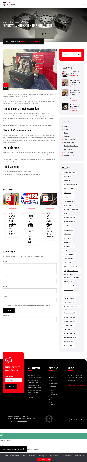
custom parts (68, 242)
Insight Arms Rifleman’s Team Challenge (71, 271)
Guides (66, 130)
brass (65, 213)
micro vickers (68, 282)
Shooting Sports (69, 143)
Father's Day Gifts (69, 254)
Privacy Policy (24, 416)
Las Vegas (76, 278)
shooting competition (70, 338)
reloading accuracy (69, 321)
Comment (6, 261)
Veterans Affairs (69, 156)
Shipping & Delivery (13, 418)
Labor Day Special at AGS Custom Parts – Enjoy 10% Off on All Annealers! (50, 225)
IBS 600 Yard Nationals (70, 267)
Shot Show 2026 (68, 346)
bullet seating (68, 234)
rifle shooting (68, 329)
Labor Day (67, 278)
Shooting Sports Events (71, 146)
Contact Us (54, 400)
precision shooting (69, 317)
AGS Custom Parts (69, 201)
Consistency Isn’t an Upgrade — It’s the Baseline (75, 82)
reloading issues (69, 325)
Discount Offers (68, 246)
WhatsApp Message (33, 450)
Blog (52, 397)
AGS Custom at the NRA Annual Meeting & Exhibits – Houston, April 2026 (31, 227)
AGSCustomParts (15, 22)
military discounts (69, 286)
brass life (66, 226)
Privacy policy (46, 459)
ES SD (65, 250)
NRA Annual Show (69, 298)
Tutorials (53, 375)
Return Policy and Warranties (27, 418)
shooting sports (68, 342)
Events (66, 126)
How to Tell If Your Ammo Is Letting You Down (75, 106)
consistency (67, 238)
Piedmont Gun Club (69, 313)
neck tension (67, 294)
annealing (75, 209)
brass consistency (69, 218)
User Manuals (53, 403)
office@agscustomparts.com (77, 385)
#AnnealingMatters (69, 172)
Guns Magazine (68, 259)
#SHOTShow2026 (69, 189)
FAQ (52, 380)
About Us (53, 378)
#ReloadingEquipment (70, 185)
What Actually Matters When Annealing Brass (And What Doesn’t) (12, 224)
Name (5, 277)
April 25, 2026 (73, 110)
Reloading (67, 136)
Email (5, 287)
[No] (85, 457)
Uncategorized (68, 152)
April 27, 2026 (73, 86)
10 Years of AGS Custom (74, 73)
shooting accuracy (69, 333)
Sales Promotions (69, 139)
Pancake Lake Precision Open (71, 306)
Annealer (66, 209)
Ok (39, 459)
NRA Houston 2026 (69, 302)
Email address (9, 376)
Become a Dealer (53, 387)
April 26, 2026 (73, 100)
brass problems (68, 230)
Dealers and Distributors (54, 392)
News (6, 22)
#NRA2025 (67, 181)
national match (68, 290)
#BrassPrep (67, 176)
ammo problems (68, 205)
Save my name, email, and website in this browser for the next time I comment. (28, 306)
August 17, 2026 (74, 76)
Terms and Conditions (13, 416)
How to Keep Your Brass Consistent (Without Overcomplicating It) (75, 94)
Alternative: (6, 315)
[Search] (78, 54)
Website (5, 296)
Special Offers (68, 149)
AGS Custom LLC (22, 421)
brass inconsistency (70, 222)
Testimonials (54, 383)
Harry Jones (67, 263)
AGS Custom (67, 193)
